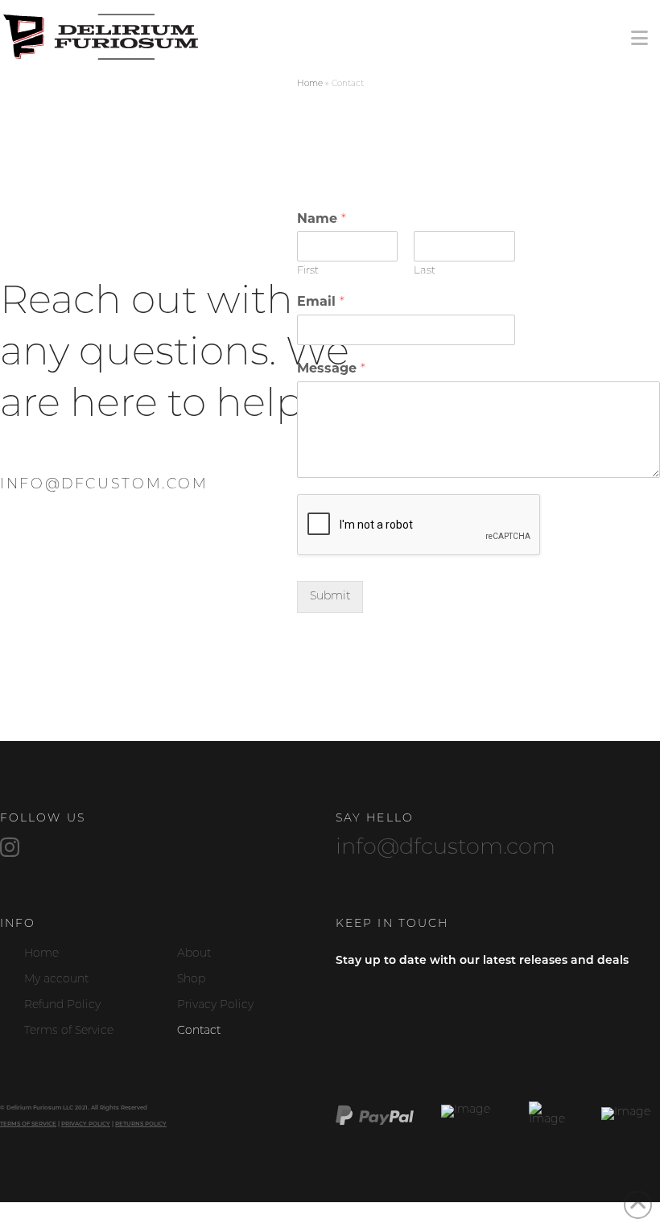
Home (310, 84)
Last (424, 271)
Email (320, 302)
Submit (330, 597)
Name (321, 219)
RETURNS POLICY (141, 1124)
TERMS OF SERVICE (28, 1124)
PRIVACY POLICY (85, 1124)
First (308, 271)
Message (331, 369)
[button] (639, 39)
